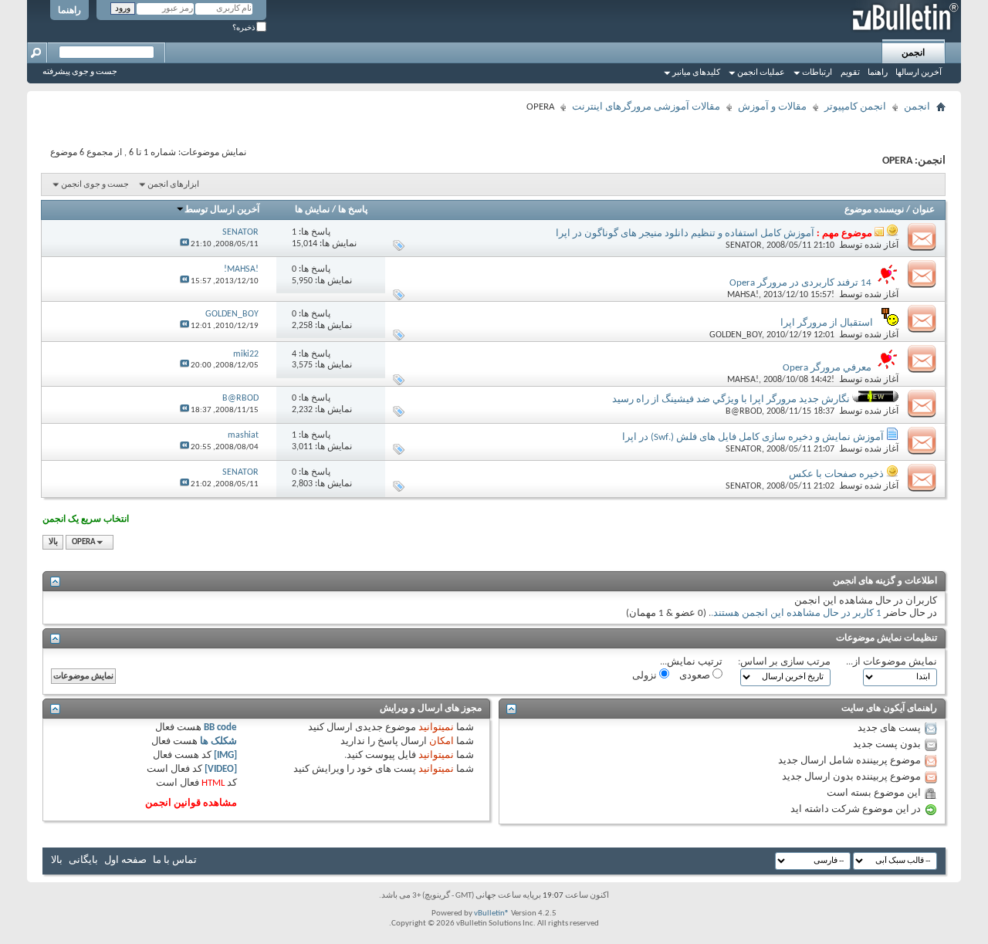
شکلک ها (218, 741)
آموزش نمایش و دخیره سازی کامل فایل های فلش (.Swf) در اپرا (753, 437)
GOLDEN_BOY (735, 335)
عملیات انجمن (761, 73)
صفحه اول (125, 860)
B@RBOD (744, 411)
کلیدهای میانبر (696, 73)
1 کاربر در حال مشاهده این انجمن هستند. (796, 613)
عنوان (923, 210)
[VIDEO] (221, 769)
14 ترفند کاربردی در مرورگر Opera (800, 283)
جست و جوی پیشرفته (79, 72)
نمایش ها (312, 210)
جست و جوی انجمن (95, 185)
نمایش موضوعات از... (891, 662)
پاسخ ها (352, 210)
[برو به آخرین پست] (184, 244)
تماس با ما (175, 860)
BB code (220, 727)
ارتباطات (817, 73)
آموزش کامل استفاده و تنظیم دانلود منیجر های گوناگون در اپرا (685, 233)
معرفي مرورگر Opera (827, 368)
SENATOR (744, 245)
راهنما (69, 10)
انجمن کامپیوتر (855, 107)
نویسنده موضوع (874, 210)
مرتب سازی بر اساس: (784, 662)
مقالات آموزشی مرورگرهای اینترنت (646, 107)
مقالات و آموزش (772, 107)
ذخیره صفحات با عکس (836, 474)
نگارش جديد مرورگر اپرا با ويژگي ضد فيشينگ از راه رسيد (731, 399)
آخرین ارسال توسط (221, 210)
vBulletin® (491, 913)
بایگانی (83, 860)
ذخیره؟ (244, 28)
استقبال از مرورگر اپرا (826, 323)
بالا (53, 542)
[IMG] (225, 755)
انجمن (913, 53)
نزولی (645, 676)
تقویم (850, 73)
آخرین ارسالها (918, 73)
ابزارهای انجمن (173, 185)
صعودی (695, 676)
